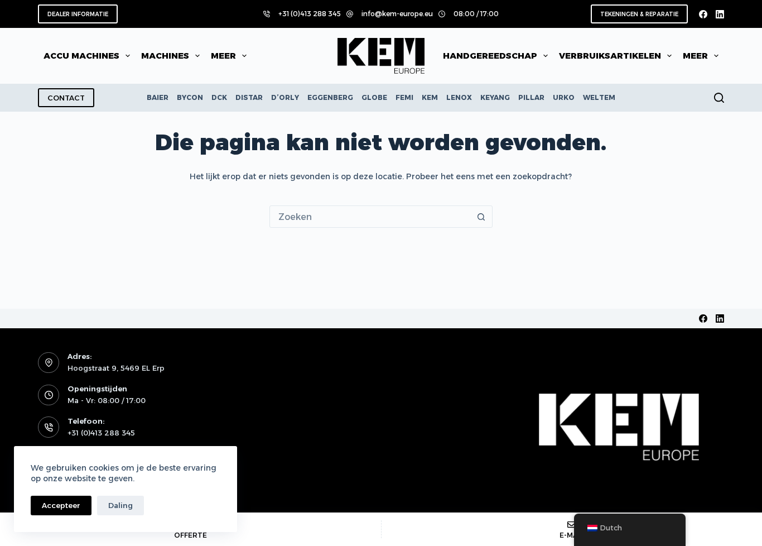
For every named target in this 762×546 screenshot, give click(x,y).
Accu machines (81, 55)
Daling (120, 505)
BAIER (157, 97)
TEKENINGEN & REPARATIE (639, 14)
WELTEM (599, 97)
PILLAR (531, 97)
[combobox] (370, 216)
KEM (430, 97)
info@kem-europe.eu (397, 13)
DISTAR (249, 97)
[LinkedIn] (720, 14)
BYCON (190, 97)
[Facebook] (703, 14)
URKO (564, 97)
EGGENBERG (330, 97)
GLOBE (374, 97)
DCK (219, 97)
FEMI (404, 97)
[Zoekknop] (481, 216)
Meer (223, 55)
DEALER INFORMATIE (77, 14)
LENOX (459, 97)
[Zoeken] (719, 98)
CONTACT (66, 97)
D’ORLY (285, 97)
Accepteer (61, 505)
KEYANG (495, 97)
